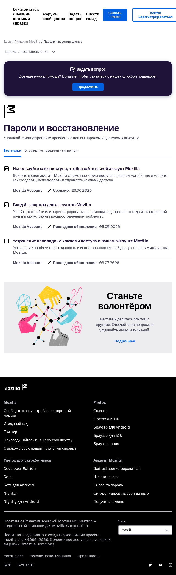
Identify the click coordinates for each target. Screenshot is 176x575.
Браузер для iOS (108, 435)
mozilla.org (14, 556)
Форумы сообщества (54, 16)
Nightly (10, 493)
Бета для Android (19, 485)
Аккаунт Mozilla (28, 42)
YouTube (160, 565)
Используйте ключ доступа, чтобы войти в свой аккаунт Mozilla (76, 168)
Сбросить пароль (108, 485)
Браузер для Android (112, 427)
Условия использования (50, 556)
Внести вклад (92, 16)
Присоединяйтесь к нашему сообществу (38, 440)
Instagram (170, 565)
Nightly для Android (21, 501)
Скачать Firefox (114, 15)
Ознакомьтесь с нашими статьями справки (26, 16)
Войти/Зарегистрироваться (117, 468)
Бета (8, 477)
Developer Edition (20, 468)
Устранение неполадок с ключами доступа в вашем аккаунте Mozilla (80, 241)
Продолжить (88, 87)
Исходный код (16, 423)
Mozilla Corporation (70, 526)
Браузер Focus (106, 444)
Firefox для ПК (106, 419)
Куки (7, 564)
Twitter (150, 565)
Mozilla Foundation (75, 521)
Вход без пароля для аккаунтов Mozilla (52, 204)
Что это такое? (106, 477)
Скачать (100, 411)
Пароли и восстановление (27, 51)
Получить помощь (109, 501)
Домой (9, 42)
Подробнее (124, 341)
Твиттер (10, 432)
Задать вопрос (75, 16)
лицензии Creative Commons (29, 544)
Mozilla (15, 388)
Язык (122, 521)
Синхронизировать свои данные (121, 493)
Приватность (88, 556)
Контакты (25, 564)
